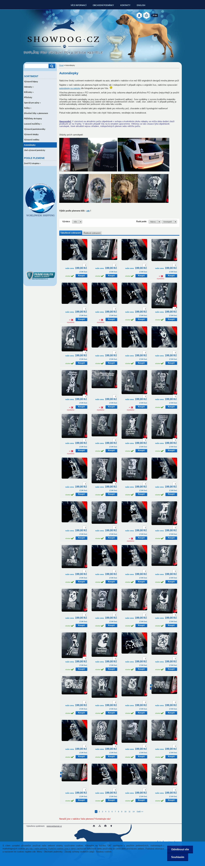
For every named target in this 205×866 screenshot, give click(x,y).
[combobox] (154, 222)
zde (88, 211)
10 (125, 812)
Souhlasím (177, 857)
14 (134, 812)
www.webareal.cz (54, 826)
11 (129, 812)
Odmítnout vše (180, 849)
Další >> (140, 812)
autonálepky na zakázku (69, 88)
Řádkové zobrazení (92, 233)
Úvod (61, 65)
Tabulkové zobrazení (70, 233)
